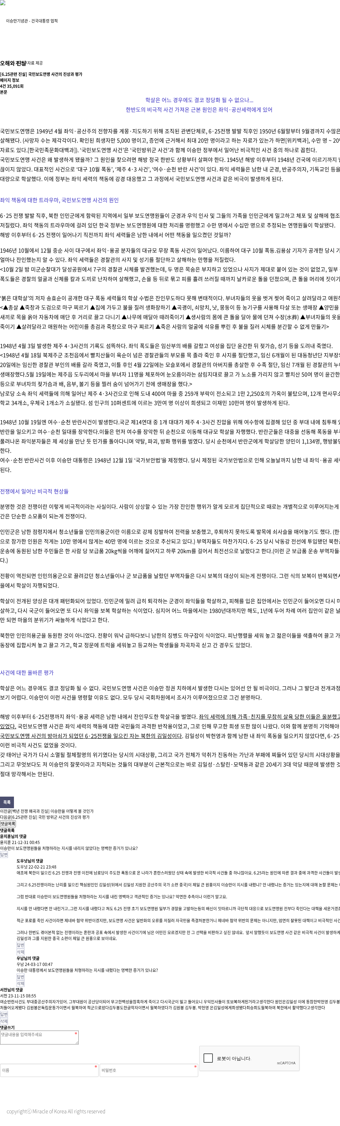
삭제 (20, 952)
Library (300, 16)
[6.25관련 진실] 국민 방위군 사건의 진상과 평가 (50, 817)
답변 (4, 855)
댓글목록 (8, 824)
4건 (3, 86)
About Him (100, 16)
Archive (167, 16)
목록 (7, 802)
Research (233, 16)
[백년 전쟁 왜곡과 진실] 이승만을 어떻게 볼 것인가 (52, 811)
